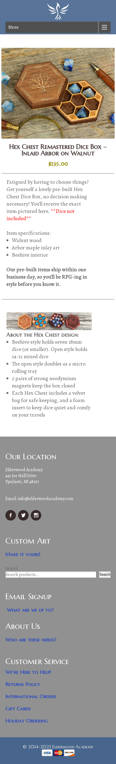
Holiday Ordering (26, 721)
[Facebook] (11, 519)
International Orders (30, 696)
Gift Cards (18, 708)
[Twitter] (24, 519)
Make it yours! (22, 554)
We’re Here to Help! (28, 672)
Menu (13, 27)
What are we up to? (30, 610)
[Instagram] (37, 519)
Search (11, 568)
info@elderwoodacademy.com (45, 499)
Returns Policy (22, 684)
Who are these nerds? (30, 639)
